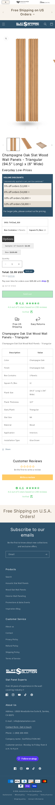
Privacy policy (33, 795)
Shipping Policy (13, 652)
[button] (3, 24)
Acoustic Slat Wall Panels (17, 583)
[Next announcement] (52, 12)
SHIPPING (11, 276)
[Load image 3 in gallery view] (41, 144)
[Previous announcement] (3, 12)
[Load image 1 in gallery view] (13, 144)
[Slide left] (3, 145)
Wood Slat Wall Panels (16, 589)
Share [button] (8, 449)
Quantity (5, 258)
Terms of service (46, 795)
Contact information (36, 799)
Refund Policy (12, 645)
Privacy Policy (12, 639)
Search (9, 577)
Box (12, 253)
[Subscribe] (46, 554)
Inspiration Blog (13, 608)
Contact (9, 633)
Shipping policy (20, 799)
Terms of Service (13, 658)
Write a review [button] (27, 477)
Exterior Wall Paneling (16, 596)
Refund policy (20, 795)
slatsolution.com (25, 791)
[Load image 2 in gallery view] (27, 144)
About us (10, 626)
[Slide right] (52, 145)
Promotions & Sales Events (18, 602)
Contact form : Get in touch (18, 727)
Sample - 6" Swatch (19, 246)
